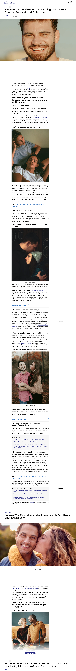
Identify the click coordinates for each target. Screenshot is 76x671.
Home (6, 6)
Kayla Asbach (8, 521)
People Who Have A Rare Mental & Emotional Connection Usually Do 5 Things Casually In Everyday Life (30, 498)
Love (18, 2)
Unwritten (7, 15)
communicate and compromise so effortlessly (25, 588)
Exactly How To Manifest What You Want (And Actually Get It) (29, 444)
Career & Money (55, 2)
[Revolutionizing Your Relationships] (10, 2)
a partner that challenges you (22, 88)
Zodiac (21, 2)
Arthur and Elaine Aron (25, 343)
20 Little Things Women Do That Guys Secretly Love (26, 441)
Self (29, 2)
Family (32, 2)
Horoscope (25, 2)
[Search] (68, 2)
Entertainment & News (38, 2)
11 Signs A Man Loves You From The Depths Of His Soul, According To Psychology (30, 447)
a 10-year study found (41, 117)
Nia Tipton (7, 669)
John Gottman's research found (40, 290)
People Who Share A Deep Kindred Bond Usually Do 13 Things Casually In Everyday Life (29, 494)
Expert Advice (61, 2)
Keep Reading (30, 653)
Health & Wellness (47, 2)
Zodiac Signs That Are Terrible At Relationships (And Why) (28, 439)
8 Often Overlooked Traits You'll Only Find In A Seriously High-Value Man (30, 491)
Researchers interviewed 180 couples (22, 193)
